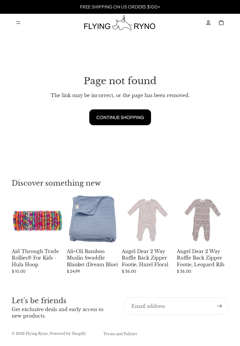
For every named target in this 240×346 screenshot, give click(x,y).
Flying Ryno (37, 333)
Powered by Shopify (67, 333)
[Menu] (18, 22)
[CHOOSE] (164, 236)
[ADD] (54, 236)
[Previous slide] (128, 219)
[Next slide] (166, 219)
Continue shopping (120, 117)
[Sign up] (219, 306)
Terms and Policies (120, 334)
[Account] (208, 22)
